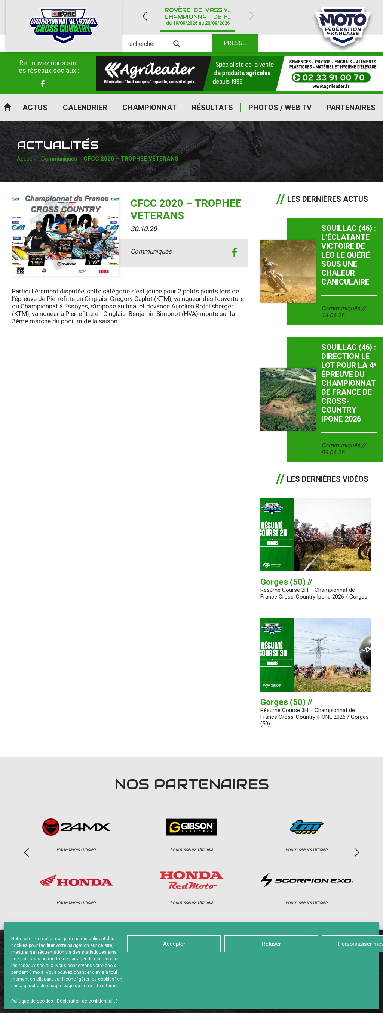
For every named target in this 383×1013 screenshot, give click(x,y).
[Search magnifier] (176, 43)
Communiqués (59, 158)
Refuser (271, 944)
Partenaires (351, 107)
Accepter (174, 944)
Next (251, 16)
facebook (234, 253)
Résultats (212, 107)
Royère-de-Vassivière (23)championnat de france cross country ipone (202, 16)
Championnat (149, 107)
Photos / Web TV (280, 107)
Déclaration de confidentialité (87, 1001)
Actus (35, 107)
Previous (144, 16)
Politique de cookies (32, 1001)
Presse (235, 43)
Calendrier (85, 107)
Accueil (7, 107)
